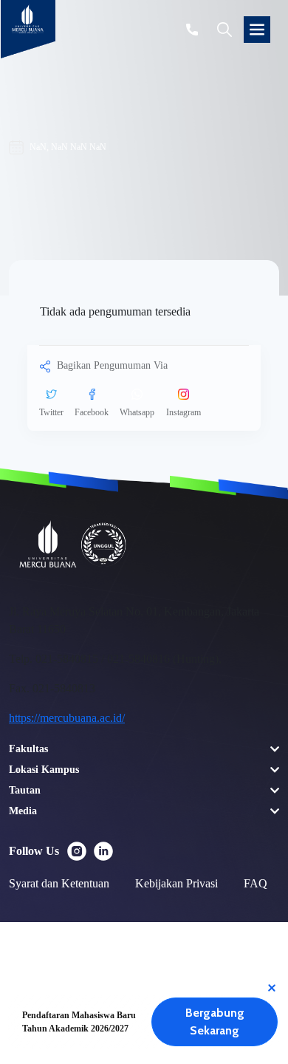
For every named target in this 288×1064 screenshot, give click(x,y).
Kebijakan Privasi (176, 883)
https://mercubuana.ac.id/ (67, 718)
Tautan (25, 790)
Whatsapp (137, 412)
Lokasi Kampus (44, 769)
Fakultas (28, 748)
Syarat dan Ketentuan (59, 883)
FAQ (255, 883)
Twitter (51, 412)
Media (23, 810)
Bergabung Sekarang (214, 1021)
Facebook (92, 412)
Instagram (183, 412)
